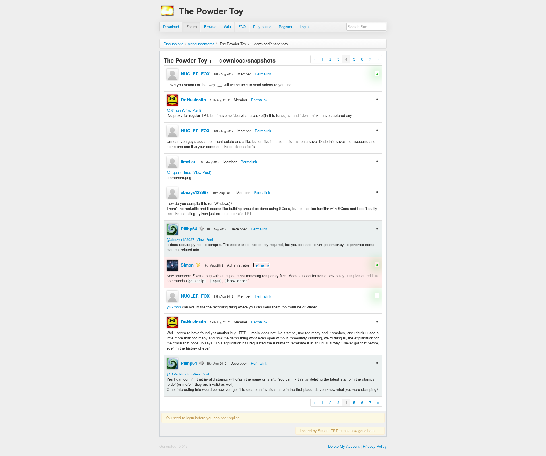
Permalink (263, 74)
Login (304, 26)
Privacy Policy (375, 446)
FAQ (242, 26)
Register (285, 26)
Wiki (227, 26)
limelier (188, 161)
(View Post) (191, 110)
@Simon (174, 110)
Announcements (201, 43)
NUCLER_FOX (195, 74)
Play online (262, 26)
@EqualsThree (179, 172)
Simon (187, 265)
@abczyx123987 (180, 239)
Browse (210, 26)
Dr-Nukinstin (193, 99)
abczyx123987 (194, 192)
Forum (191, 26)
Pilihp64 (189, 229)
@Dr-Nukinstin (178, 374)
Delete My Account (344, 446)
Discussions (174, 43)
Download (171, 26)
